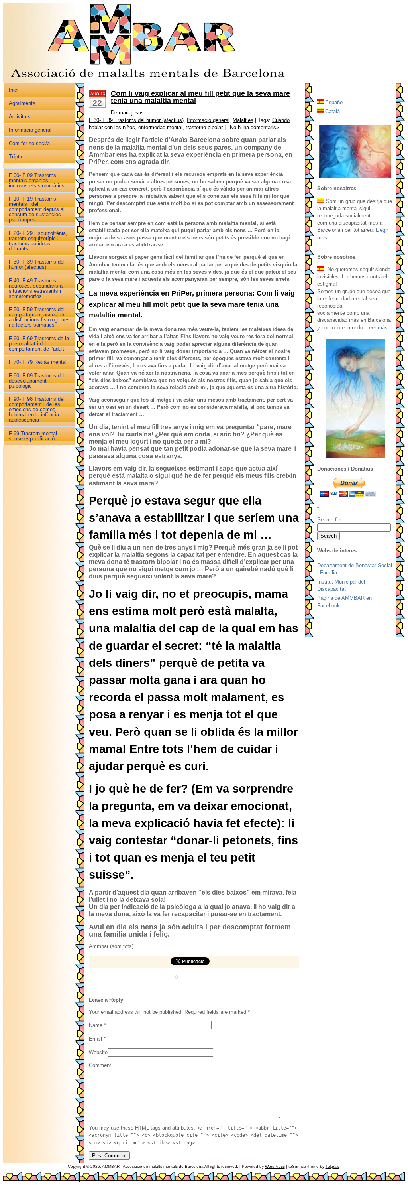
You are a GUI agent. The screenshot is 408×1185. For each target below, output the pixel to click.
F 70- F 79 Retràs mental (38, 362)
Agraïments (22, 103)
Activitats (20, 117)
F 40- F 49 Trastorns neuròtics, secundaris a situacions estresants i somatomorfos (36, 288)
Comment (100, 1065)
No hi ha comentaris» (254, 127)
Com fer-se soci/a (29, 143)
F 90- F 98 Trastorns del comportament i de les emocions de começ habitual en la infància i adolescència (37, 409)
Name (95, 1025)
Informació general (30, 130)
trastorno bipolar (204, 127)
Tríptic (16, 157)
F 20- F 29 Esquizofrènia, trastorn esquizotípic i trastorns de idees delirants (38, 241)
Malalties (243, 120)
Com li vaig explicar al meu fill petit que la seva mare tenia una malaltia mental (200, 97)
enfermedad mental (160, 127)
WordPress (275, 1166)
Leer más (377, 328)
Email (95, 1039)
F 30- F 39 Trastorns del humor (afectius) (37, 264)
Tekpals (332, 1166)
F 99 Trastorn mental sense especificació (33, 436)
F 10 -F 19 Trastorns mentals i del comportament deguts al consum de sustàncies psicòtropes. (37, 209)
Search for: (330, 520)
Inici (13, 90)
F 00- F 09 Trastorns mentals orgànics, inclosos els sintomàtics (37, 180)
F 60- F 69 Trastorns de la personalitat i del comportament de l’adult (39, 343)
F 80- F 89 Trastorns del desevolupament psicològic (37, 381)
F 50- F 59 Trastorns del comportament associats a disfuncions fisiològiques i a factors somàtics (39, 317)
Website (98, 1052)
